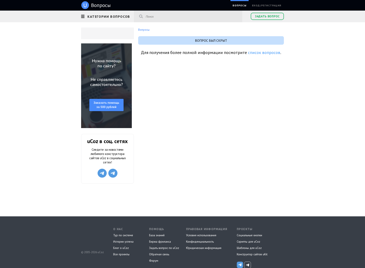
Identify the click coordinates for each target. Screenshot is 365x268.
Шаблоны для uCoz (249, 248)
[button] (107, 16)
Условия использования (201, 235)
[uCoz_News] (240, 265)
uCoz (92, 236)
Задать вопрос (267, 16)
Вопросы (239, 5)
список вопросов (264, 52)
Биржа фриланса (160, 241)
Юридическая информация (203, 248)
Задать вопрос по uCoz (164, 248)
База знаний (157, 235)
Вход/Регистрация (266, 5)
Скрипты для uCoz (248, 241)
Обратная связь (159, 254)
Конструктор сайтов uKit (252, 254)
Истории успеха (123, 241)
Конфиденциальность (200, 241)
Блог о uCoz (121, 248)
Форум (153, 260)
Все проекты (121, 254)
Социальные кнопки (249, 235)
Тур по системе (123, 235)
